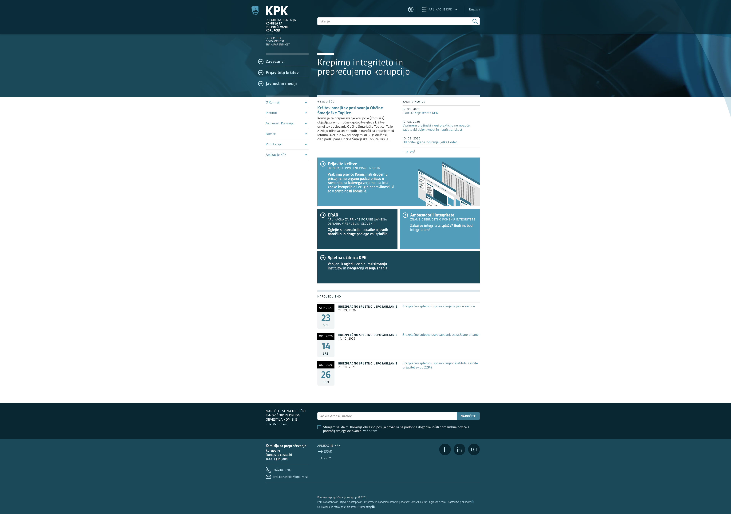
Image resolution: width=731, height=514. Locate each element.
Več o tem (370, 431)
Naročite (468, 416)
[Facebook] (445, 449)
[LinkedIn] (459, 449)
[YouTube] (474, 449)
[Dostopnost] (410, 9)
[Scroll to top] (722, 491)
